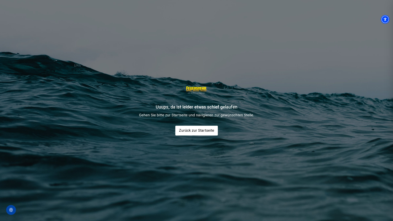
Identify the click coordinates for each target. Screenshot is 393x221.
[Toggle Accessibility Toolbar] (385, 19)
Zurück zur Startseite (196, 130)
